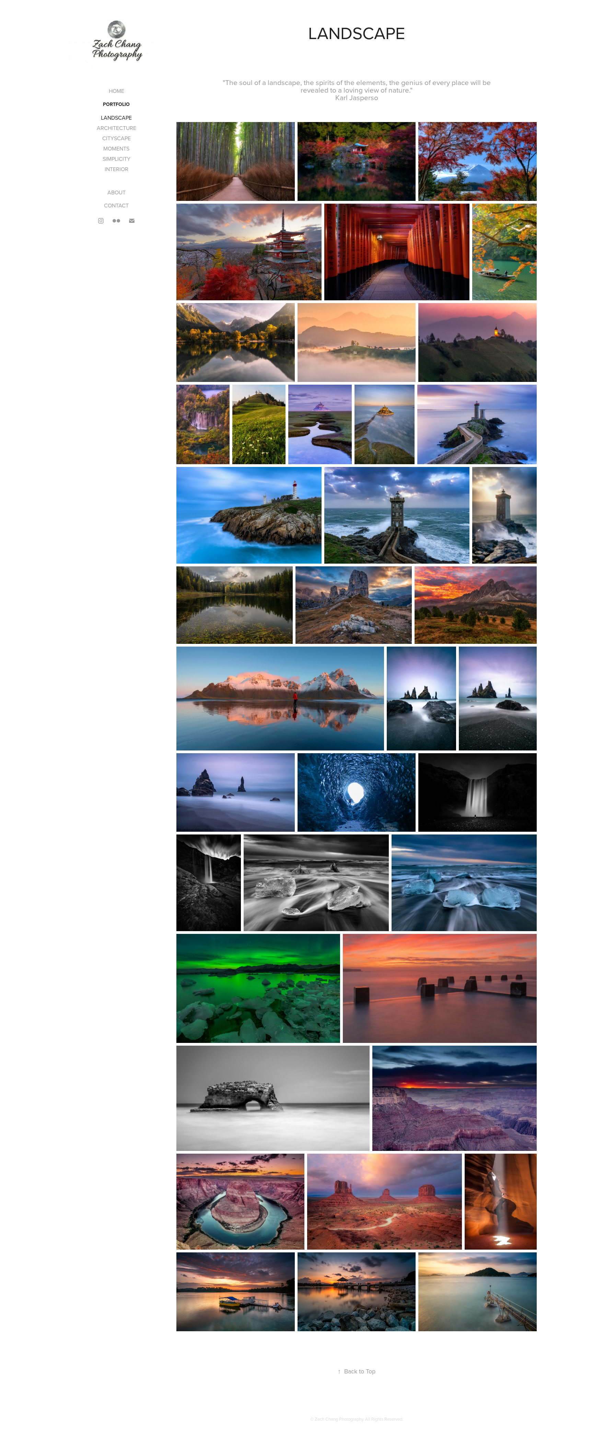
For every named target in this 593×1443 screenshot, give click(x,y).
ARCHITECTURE (116, 128)
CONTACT (116, 205)
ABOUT (116, 192)
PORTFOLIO (116, 104)
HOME (116, 91)
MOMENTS (116, 148)
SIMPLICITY (116, 159)
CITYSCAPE (116, 138)
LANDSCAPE (116, 117)
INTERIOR (116, 169)
